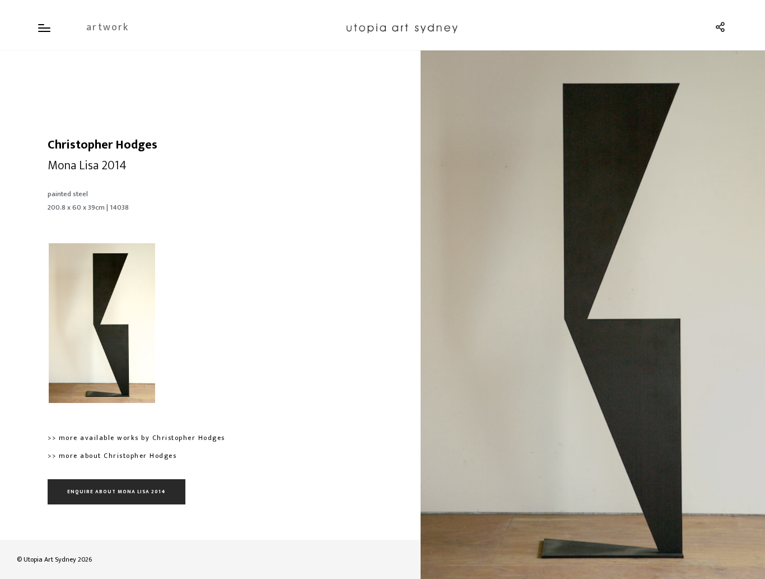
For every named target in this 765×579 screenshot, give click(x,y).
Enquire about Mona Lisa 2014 (116, 492)
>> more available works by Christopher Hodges (136, 437)
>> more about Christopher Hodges (112, 455)
